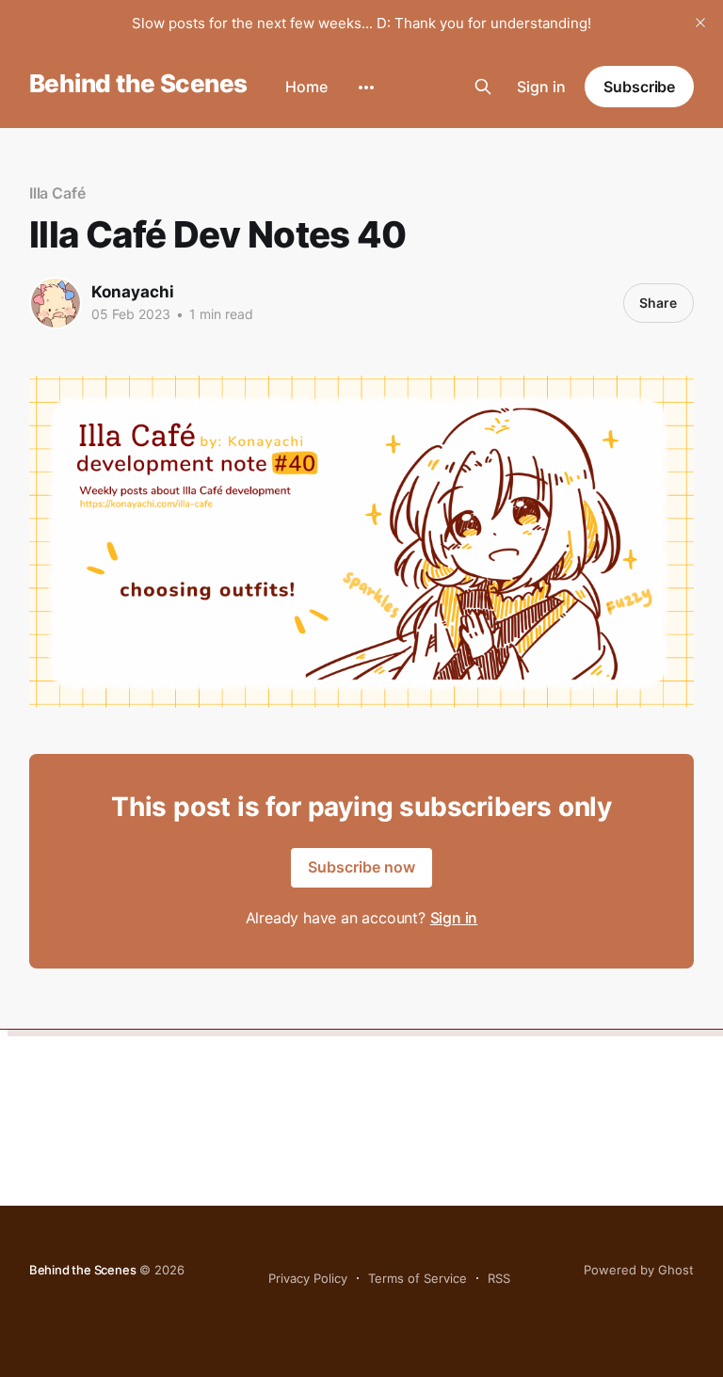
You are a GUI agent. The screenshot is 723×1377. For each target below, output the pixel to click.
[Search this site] (483, 87)
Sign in (541, 86)
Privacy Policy (307, 1278)
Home (306, 86)
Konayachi (132, 291)
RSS (499, 1278)
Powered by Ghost (639, 1269)
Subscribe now (361, 866)
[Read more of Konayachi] (55, 303)
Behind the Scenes (138, 84)
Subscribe (639, 86)
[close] (700, 23)
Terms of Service (417, 1278)
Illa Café (57, 193)
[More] (366, 87)
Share (658, 303)
